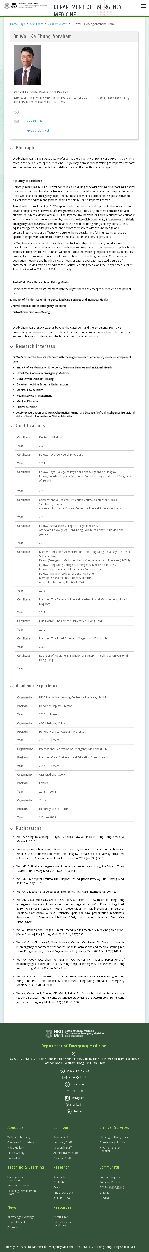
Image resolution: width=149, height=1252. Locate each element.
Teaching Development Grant (22, 1192)
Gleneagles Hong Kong (114, 1137)
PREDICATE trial (63, 1192)
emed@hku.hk (78, 1077)
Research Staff (62, 1147)
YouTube (78, 1091)
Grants (57, 1187)
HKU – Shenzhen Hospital (110, 1149)
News (12, 1207)
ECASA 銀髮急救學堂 (112, 1187)
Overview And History (20, 1142)
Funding (104, 1198)
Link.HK (104, 1192)
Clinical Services (114, 1127)
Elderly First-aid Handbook (62, 1223)
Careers (12, 1227)
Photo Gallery (15, 1153)
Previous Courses (18, 1185)
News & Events (17, 1222)
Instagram (78, 1098)
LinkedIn (78, 1104)
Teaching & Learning (25, 1167)
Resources (62, 1207)
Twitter (78, 1111)
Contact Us (14, 1158)
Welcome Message (19, 1137)
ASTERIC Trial (61, 1198)
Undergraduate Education (16, 1178)
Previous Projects (111, 1182)
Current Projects (110, 1177)
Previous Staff (62, 1158)
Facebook (78, 1084)
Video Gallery (15, 1147)
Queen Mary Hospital (113, 1142)
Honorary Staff (62, 1142)
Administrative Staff (65, 1153)
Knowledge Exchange (20, 1217)
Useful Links (60, 1217)
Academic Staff (57, 24)
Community (109, 1167)
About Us (15, 1127)
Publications (60, 1182)
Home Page (17, 24)
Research (61, 1167)
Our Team (36, 24)
